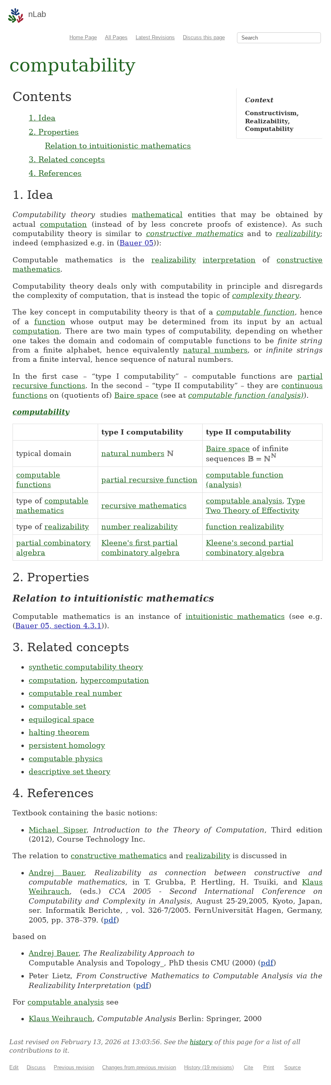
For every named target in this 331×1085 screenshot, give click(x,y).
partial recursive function (149, 479)
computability (41, 411)
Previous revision (74, 1067)
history (201, 1042)
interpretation (229, 259)
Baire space (136, 395)
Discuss (36, 1067)
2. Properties (54, 131)
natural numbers (215, 350)
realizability (298, 233)
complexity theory (265, 295)
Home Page (83, 37)
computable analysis (244, 500)
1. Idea (42, 117)
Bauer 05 (136, 243)
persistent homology (67, 745)
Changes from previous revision (139, 1067)
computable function (255, 312)
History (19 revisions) (209, 1067)
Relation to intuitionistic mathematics (118, 145)
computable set (57, 706)
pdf (110, 920)
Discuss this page (204, 37)
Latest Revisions (155, 37)
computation (63, 224)
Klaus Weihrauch (60, 1018)
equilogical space (61, 719)
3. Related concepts (67, 159)
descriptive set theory (69, 771)
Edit (14, 1067)
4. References (55, 173)
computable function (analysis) (246, 395)
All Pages (116, 37)
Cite (248, 1067)
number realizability (139, 526)
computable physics (66, 758)
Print (268, 1067)
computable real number (75, 693)
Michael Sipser (57, 829)
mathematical (157, 214)
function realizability (245, 526)
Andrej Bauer (56, 872)
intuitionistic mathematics (235, 616)
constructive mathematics (194, 233)
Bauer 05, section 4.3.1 (58, 625)
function (49, 321)
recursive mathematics (143, 505)
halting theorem (59, 732)
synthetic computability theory (86, 667)
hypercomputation (114, 680)
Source (292, 1067)
